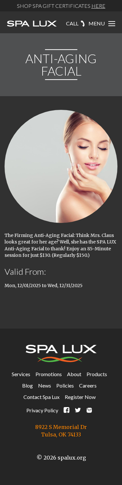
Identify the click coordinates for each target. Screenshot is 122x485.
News (44, 385)
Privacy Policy (42, 410)
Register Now (80, 397)
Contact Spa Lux (41, 397)
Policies (65, 385)
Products (97, 374)
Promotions (48, 374)
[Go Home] (32, 24)
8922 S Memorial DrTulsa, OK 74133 (61, 431)
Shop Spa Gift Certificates (61, 6)
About (74, 374)
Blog (27, 385)
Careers (88, 385)
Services (21, 374)
